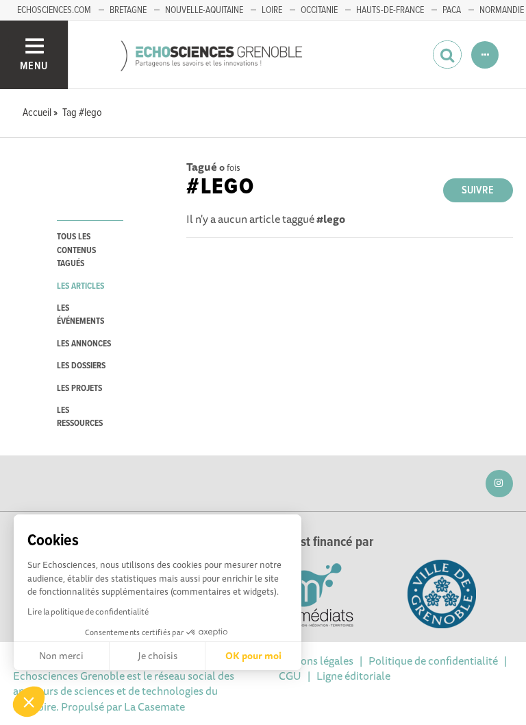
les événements (80, 314)
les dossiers (81, 366)
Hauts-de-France (390, 10)
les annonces (84, 344)
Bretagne (128, 10)
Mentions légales (313, 660)
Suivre (478, 190)
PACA (451, 10)
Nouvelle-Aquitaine (204, 10)
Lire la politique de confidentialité (88, 611)
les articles (80, 286)
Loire (272, 10)
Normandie (501, 10)
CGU (290, 676)
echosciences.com (54, 10)
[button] (28, 701)
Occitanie (319, 10)
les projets (79, 388)
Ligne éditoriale (353, 676)
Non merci (61, 655)
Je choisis (157, 655)
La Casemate (154, 706)
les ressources (80, 417)
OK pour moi (253, 655)
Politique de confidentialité (433, 660)
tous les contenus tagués (76, 250)
